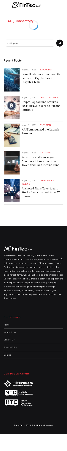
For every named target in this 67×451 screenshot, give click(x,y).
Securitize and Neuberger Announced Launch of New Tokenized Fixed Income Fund (40, 161)
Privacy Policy (10, 347)
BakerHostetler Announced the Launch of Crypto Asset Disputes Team (41, 78)
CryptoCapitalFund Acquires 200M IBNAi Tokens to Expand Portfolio (41, 105)
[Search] (59, 43)
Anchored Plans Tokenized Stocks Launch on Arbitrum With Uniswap (42, 192)
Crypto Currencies (49, 97)
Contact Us (9, 339)
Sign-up (7, 355)
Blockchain (46, 69)
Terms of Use (10, 332)
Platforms (45, 125)
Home (6, 324)
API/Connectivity (20, 21)
